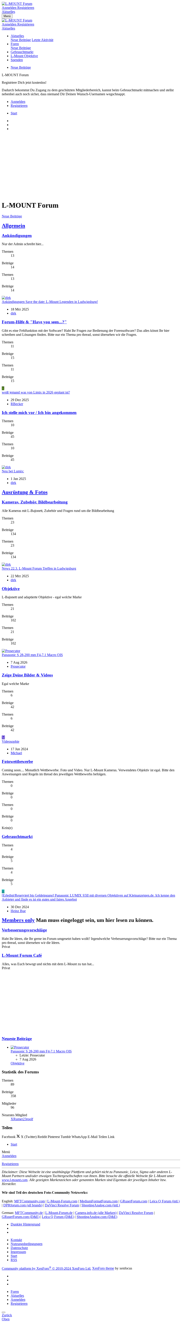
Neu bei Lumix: (13, 471)
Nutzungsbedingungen (26, 1244)
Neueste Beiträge (17, 1038)
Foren (15, 44)
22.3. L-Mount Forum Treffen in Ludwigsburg (39, 568)
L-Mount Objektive (24, 56)
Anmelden (9, 1156)
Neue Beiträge (21, 40)
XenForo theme (103, 1268)
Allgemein (13, 226)
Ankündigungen (17, 235)
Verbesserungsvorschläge (24, 930)
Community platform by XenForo (46, 1268)
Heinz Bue (18, 911)
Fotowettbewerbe (17, 761)
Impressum (18, 1252)
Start (14, 1256)
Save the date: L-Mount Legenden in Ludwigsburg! (50, 302)
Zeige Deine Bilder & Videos (27, 675)
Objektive (11, 588)
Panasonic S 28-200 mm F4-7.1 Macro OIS (32, 655)
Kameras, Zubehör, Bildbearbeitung (35, 502)
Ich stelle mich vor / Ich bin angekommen (39, 412)
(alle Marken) (96, 1213)
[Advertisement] (91, 165)
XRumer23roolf (22, 1119)
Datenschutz (19, 1248)
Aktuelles (17, 36)
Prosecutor (18, 666)
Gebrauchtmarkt (22, 52)
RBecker (17, 404)
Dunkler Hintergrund (25, 1224)
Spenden (17, 60)
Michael (16, 753)
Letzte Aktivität (42, 40)
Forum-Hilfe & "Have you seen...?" (34, 322)
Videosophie (10, 741)
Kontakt (16, 1240)
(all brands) (22, 1205)
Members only (18, 920)
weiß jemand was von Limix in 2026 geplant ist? (36, 392)
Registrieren (10, 1164)
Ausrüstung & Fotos (24, 492)
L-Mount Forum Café (22, 955)
